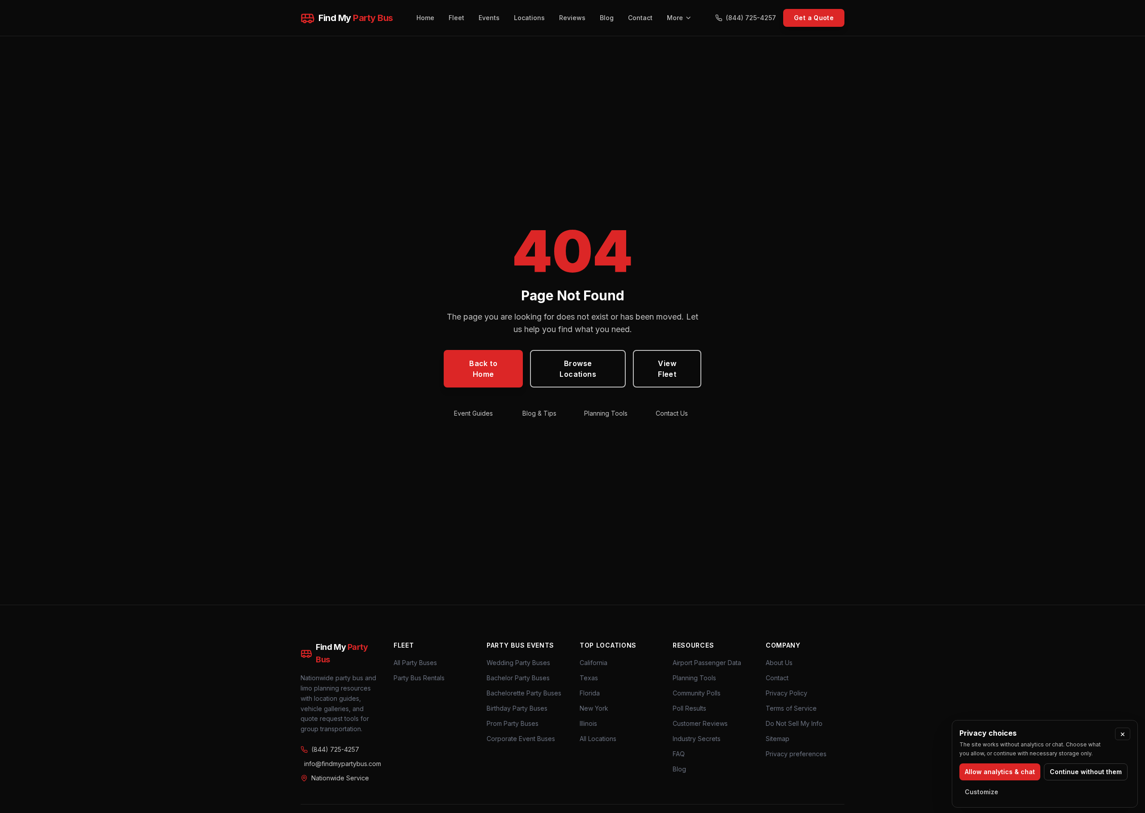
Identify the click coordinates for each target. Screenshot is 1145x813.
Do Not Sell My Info (794, 723)
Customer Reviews (700, 723)
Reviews (572, 17)
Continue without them (1086, 771)
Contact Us (672, 413)
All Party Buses (415, 662)
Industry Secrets (697, 738)
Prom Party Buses (513, 723)
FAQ (679, 754)
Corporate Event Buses (521, 738)
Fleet (456, 17)
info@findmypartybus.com (341, 763)
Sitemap (777, 738)
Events (489, 17)
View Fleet (667, 369)
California (593, 662)
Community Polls (697, 693)
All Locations (598, 738)
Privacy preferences (796, 754)
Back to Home (483, 369)
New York (594, 708)
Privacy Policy (786, 693)
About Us (779, 662)
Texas (589, 678)
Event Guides (473, 413)
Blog (607, 17)
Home (425, 17)
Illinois (588, 723)
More (675, 17)
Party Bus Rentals (419, 678)
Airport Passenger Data (707, 662)
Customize (981, 792)
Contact (640, 17)
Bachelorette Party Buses (524, 693)
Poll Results (689, 708)
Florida (590, 693)
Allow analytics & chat (1000, 771)
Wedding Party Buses (518, 662)
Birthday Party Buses (517, 708)
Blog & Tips (539, 413)
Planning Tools (606, 413)
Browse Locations (578, 369)
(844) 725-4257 (751, 17)
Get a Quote (814, 17)
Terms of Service (791, 708)
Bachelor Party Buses (518, 678)
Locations (529, 17)
